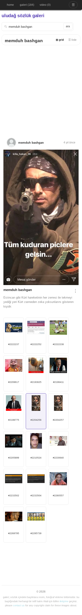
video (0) (45, 4)
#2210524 (36, 457)
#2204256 (36, 420)
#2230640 (58, 457)
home (10, 4)
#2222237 (13, 344)
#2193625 (36, 382)
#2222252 (36, 344)
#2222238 (58, 344)
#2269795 (13, 533)
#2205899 (13, 457)
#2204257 (58, 420)
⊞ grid (60, 39)
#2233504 (36, 495)
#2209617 (13, 382)
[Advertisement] (41, 88)
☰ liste (72, 39)
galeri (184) (27, 4)
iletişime (64, 601)
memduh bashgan (24, 40)
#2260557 (58, 495)
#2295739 (36, 533)
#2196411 (58, 382)
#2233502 (13, 495)
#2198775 (13, 420)
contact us (19, 605)
